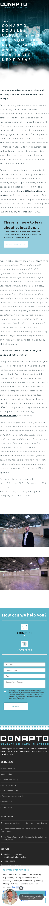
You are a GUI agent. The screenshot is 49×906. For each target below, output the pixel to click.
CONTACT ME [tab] (24, 632)
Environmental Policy (9, 780)
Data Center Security (9, 785)
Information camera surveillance (14, 796)
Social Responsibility (9, 791)
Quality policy (6, 774)
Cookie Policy (18, 887)
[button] (47, 5)
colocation (39, 260)
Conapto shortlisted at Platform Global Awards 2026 (25, 823)
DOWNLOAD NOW (14, 244)
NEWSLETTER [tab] (24, 650)
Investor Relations (8, 769)
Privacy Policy (6, 802)
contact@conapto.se (12, 865)
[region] (24, 885)
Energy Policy (6, 807)
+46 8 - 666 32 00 (10, 861)
